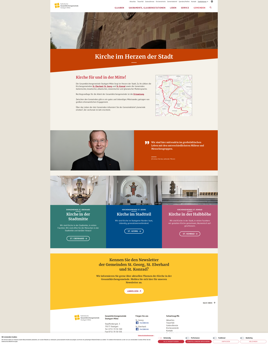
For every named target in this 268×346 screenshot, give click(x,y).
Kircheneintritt (161, 2)
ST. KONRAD (189, 234)
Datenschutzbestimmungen (145, 335)
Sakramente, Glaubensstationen (147, 7)
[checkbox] (160, 338)
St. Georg (108, 86)
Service (185, 7)
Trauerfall (140, 2)
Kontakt (193, 2)
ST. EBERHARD (77, 238)
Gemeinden (199, 7)
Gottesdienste (149, 2)
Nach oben (207, 303)
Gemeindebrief (172, 2)
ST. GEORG (133, 231)
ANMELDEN (132, 291)
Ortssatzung (138, 94)
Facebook (144, 323)
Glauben (119, 7)
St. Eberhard (98, 86)
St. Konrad (121, 86)
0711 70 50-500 (115, 329)
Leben (173, 7)
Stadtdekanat (202, 2)
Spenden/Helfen (184, 2)
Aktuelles (133, 2)
